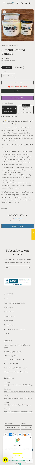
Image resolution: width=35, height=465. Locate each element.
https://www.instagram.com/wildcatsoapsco (19, 391)
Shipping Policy (9, 312)
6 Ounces (7, 67)
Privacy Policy (8, 320)
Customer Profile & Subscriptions (14, 303)
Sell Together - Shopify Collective (14, 329)
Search (6, 299)
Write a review (17, 226)
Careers (6, 333)
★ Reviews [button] (33, 234)
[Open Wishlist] (26, 3)
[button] (4, 3)
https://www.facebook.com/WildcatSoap (18, 385)
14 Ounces (18, 67)
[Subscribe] (29, 267)
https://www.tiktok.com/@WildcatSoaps (18, 398)
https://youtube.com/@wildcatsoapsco (17, 405)
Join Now (17, 455)
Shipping (3, 60)
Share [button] (5, 208)
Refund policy (8, 307)
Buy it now (17, 91)
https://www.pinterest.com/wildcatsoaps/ (18, 411)
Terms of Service (9, 316)
